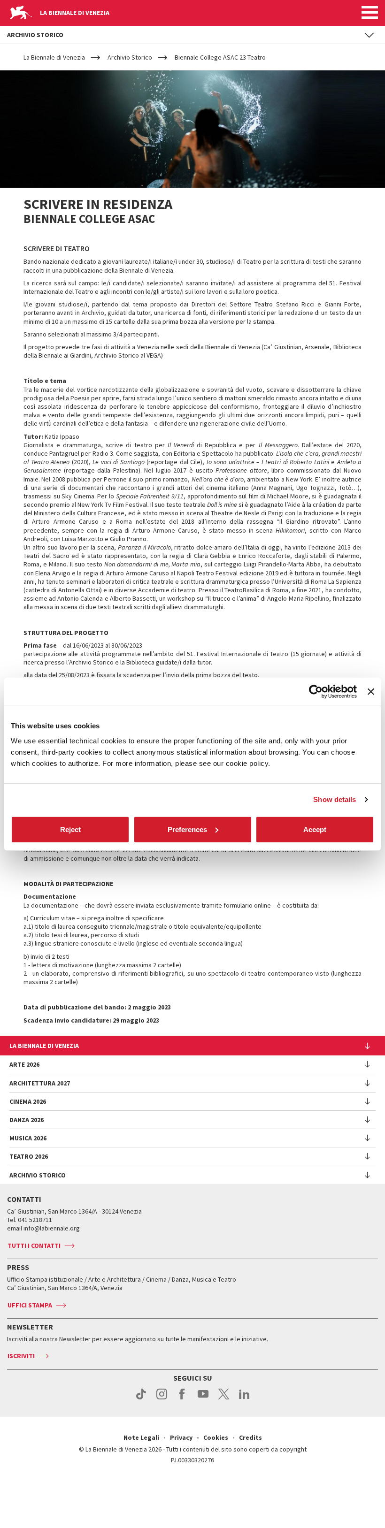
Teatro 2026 (28, 1156)
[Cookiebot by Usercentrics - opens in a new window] (316, 692)
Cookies (215, 1437)
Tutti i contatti (34, 1245)
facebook (182, 1399)
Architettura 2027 (39, 1083)
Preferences (187, 829)
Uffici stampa (30, 1305)
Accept (314, 829)
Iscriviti (21, 1356)
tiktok (141, 1399)
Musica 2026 (27, 1138)
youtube (203, 1399)
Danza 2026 (26, 1119)
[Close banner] (371, 691)
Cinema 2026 (27, 1101)
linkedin (244, 1399)
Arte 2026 (24, 1064)
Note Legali (141, 1437)
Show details (334, 799)
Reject (70, 829)
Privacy (181, 1437)
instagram (161, 1399)
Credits (250, 1437)
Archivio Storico (37, 1175)
